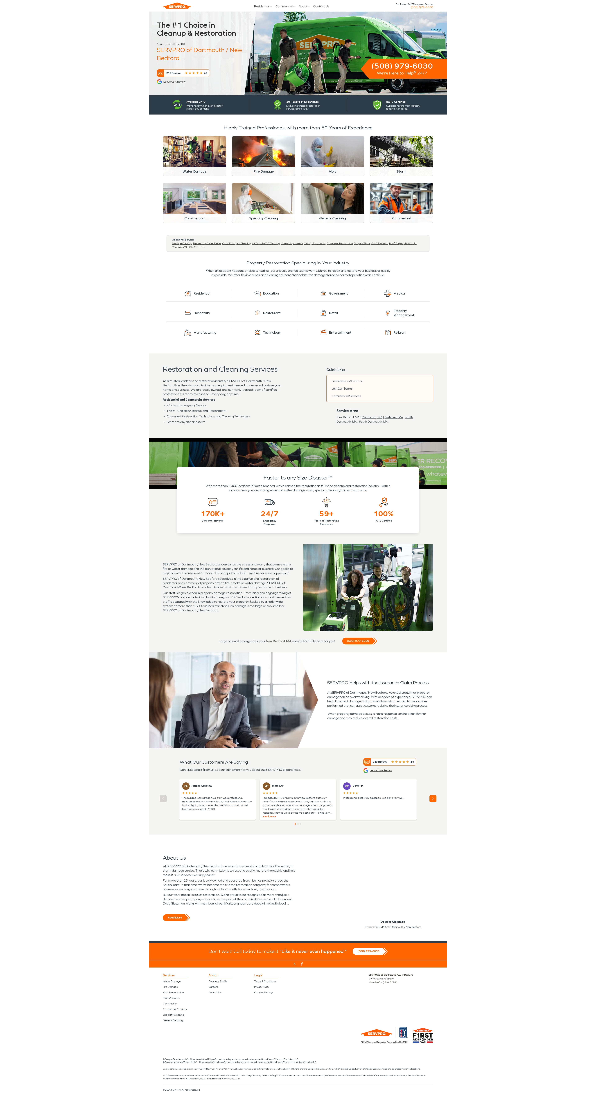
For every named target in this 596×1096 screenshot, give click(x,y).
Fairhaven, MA (394, 417)
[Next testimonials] (432, 798)
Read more (269, 816)
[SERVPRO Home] (177, 5)
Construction (170, 1003)
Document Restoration (340, 243)
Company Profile (217, 981)
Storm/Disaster (171, 998)
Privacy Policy (261, 986)
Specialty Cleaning (173, 1014)
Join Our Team (342, 388)
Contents (199, 247)
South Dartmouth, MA (373, 421)
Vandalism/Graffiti (182, 247)
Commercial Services (346, 396)
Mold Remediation (173, 992)
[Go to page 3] (300, 824)
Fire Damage (170, 986)
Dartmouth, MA (372, 417)
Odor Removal (379, 243)
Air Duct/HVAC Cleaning (266, 243)
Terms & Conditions (265, 981)
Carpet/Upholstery (292, 243)
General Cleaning (173, 1020)
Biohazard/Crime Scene (207, 243)
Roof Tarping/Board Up (402, 243)
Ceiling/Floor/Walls (314, 243)
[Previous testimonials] (163, 798)
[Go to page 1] (295, 824)
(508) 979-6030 (422, 7)
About (303, 6)
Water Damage (172, 981)
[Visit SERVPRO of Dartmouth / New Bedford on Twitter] (294, 964)
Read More (175, 917)
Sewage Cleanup (182, 243)
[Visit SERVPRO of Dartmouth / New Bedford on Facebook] (302, 964)
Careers (213, 986)
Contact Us (321, 6)
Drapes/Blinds (362, 243)
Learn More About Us (347, 381)
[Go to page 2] (298, 824)
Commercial (284, 6)
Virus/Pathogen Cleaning (236, 243)
